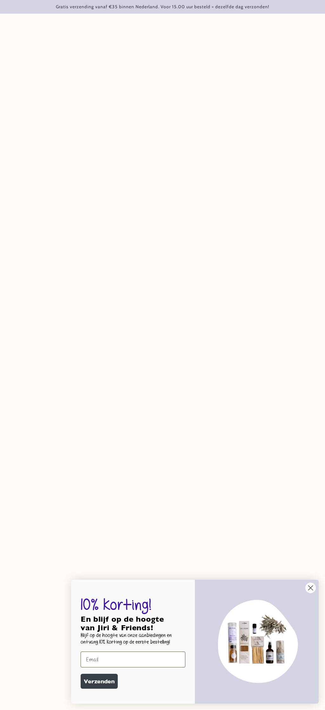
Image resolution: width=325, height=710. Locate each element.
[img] (23, 600)
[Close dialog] (310, 587)
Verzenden (99, 681)
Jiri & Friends (183, 96)
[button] (34, 685)
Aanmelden (210, 555)
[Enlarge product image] (86, 123)
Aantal (176, 131)
